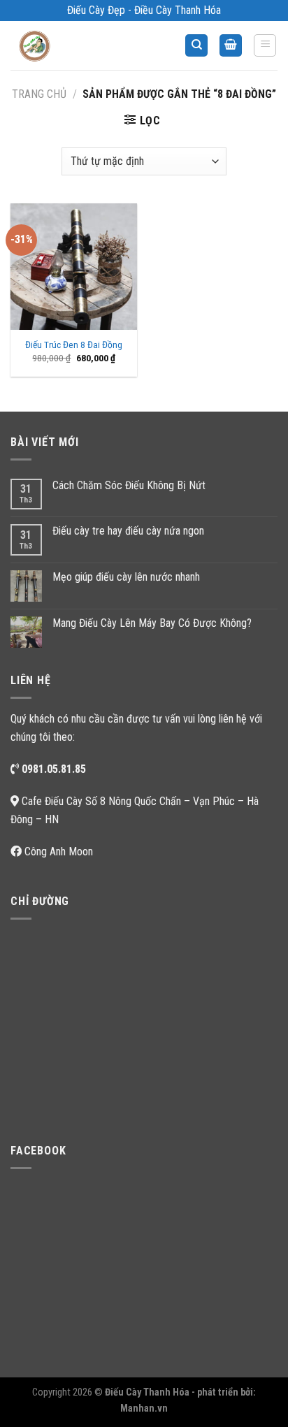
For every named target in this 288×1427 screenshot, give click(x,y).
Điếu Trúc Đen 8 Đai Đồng (73, 344)
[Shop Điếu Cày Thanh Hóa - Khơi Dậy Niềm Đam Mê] (46, 45)
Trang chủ (39, 94)
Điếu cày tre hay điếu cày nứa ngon (128, 530)
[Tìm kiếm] (196, 45)
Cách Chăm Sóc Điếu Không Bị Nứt (129, 485)
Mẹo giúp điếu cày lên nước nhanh (126, 577)
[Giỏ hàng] (230, 45)
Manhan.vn (144, 1408)
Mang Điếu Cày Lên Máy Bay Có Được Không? (152, 623)
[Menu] (265, 45)
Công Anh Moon (58, 851)
